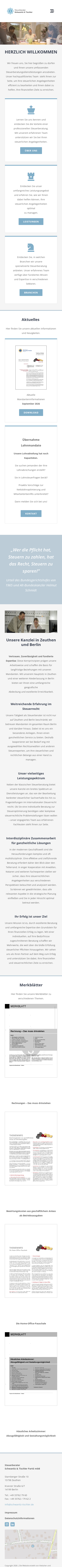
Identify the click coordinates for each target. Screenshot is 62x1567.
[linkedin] (12, 1524)
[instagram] (7, 1524)
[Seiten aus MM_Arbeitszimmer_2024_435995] (31, 1333)
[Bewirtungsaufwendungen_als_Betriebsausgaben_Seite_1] (31, 1112)
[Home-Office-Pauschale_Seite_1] (31, 1225)
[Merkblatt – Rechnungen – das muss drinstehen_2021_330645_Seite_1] (31, 1005)
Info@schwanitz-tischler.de (19, 1504)
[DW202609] (31, 346)
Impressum (11, 1512)
